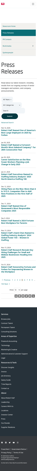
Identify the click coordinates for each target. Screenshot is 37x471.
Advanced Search (7, 122)
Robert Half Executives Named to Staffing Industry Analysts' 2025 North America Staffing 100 (17, 176)
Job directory (6, 376)
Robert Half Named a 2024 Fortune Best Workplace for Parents (17, 221)
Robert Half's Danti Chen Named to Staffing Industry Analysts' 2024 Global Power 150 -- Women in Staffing (17, 236)
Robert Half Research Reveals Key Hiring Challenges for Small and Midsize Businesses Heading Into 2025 (17, 253)
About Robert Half (8, 398)
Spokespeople (8, 52)
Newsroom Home (9, 26)
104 (2, 284)
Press (3, 419)
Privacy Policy (6, 452)
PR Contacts (7, 39)
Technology (5, 345)
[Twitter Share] (26, 296)
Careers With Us (7, 406)
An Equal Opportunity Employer (10, 458)
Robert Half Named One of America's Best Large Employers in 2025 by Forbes (18, 132)
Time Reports (6, 384)
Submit (9, 116)
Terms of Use (18, 452)
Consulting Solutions (9, 332)
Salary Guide (6, 380)
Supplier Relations (8, 427)
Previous (7, 280)
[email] (29, 296)
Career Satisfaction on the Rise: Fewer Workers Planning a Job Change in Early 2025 (16, 162)
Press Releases (11, 33)
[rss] (33, 296)
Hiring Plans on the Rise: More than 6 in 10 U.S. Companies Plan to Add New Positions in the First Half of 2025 (18, 192)
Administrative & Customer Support (14, 354)
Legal (3, 358)
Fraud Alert (5, 449)
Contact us (5, 388)
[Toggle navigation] (33, 4)
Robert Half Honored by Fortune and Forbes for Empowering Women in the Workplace (18, 269)
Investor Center (7, 415)
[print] (16, 296)
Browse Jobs (5, 319)
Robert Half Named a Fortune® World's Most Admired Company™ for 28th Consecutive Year (18, 147)
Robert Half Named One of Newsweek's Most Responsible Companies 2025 (15, 208)
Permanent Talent (8, 327)
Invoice (4, 371)
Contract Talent (7, 323)
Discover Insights (7, 367)
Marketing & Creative (9, 349)
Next (6, 284)
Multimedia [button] (7, 46)
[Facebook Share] (19, 296)
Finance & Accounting (9, 341)
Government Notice (19, 449)
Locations (4, 410)
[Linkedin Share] (23, 296)
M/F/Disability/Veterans (7, 459)
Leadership (5, 402)
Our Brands (5, 423)
